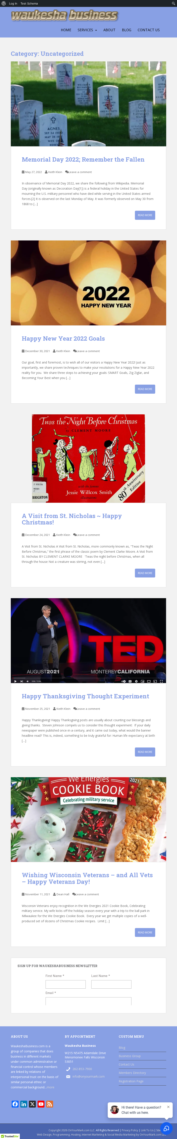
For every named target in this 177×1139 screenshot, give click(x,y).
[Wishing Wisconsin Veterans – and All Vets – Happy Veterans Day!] (88, 819)
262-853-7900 (82, 1069)
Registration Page (131, 1081)
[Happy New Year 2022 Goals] (88, 282)
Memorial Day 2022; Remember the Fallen (83, 159)
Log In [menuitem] (13, 3)
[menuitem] (4, 3)
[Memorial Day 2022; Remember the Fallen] (88, 103)
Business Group (130, 1056)
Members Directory (132, 1073)
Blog (126, 30)
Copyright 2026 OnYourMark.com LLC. (72, 1130)
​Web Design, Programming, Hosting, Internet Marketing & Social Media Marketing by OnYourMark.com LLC (101, 1134)
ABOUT (109, 30)
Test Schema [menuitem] (29, 3)
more (50, 1087)
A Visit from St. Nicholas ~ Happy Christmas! (72, 519)
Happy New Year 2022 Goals (63, 338)
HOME (66, 30)
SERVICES (85, 30)
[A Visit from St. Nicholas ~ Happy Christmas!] (88, 458)
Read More (145, 215)
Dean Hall (63, 894)
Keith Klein (55, 172)
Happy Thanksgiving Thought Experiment (85, 696)
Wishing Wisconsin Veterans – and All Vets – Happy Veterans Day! (87, 878)
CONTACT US (149, 30)
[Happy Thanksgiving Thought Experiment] (88, 640)
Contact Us (126, 1064)
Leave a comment (80, 172)
